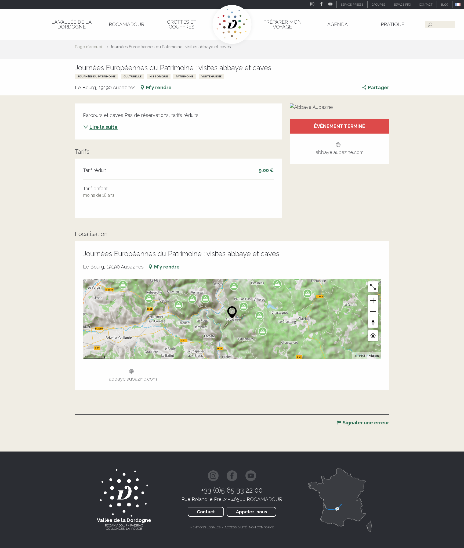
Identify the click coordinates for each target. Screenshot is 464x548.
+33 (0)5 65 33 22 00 (232, 490)
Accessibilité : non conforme (249, 527)
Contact (206, 511)
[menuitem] (71, 24)
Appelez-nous (251, 511)
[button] (458, 4)
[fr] (458, 4)
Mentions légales (205, 527)
